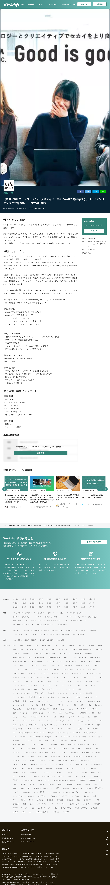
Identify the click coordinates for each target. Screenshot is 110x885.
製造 (24, 804)
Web (71, 725)
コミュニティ (30, 748)
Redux (15, 764)
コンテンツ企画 (18, 689)
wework (97, 752)
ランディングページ (68, 737)
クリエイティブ (59, 685)
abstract (88, 784)
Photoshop (77, 653)
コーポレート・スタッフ (75, 617)
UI (47, 653)
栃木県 (91, 603)
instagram (48, 737)
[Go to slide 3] (46, 512)
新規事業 (69, 630)
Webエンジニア (91, 756)
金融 (14, 768)
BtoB (78, 685)
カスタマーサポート (20, 705)
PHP (14, 645)
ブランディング (46, 689)
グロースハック (63, 733)
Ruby (25, 717)
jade (44, 788)
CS (21, 748)
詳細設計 (16, 804)
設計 (31, 804)
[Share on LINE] (103, 191)
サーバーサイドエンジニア (22, 693)
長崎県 (32, 607)
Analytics (51, 733)
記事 (14, 713)
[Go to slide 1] (40, 512)
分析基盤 (94, 808)
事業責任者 (78, 756)
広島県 (49, 599)
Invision (91, 645)
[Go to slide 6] (56, 512)
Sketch (71, 645)
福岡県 (58, 599)
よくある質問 (51, 4)
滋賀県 (58, 603)
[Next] (105, 489)
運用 (22, 673)
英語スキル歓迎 (78, 634)
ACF (96, 784)
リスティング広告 (90, 733)
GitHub (24, 772)
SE (67, 792)
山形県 (83, 599)
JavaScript (77, 697)
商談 (32, 808)
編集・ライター (93, 617)
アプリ (25, 669)
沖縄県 (66, 603)
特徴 (22, 4)
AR (61, 713)
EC (14, 733)
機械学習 (32, 697)
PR (95, 677)
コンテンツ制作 (35, 737)
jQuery (15, 772)
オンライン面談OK (39, 634)
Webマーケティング (85, 649)
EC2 (90, 661)
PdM (64, 725)
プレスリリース (76, 748)
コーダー (60, 729)
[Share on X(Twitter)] (88, 191)
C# (49, 713)
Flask (53, 796)
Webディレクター (54, 657)
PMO (15, 800)
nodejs (23, 764)
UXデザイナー (76, 792)
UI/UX (63, 709)
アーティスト (45, 717)
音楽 (74, 705)
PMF (85, 685)
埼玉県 (41, 599)
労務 (21, 649)
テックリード (57, 701)
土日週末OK (54, 634)
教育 (81, 705)
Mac (14, 784)
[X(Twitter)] (107, 854)
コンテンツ (78, 681)
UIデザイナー (42, 796)
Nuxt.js (30, 768)
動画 (49, 681)
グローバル (34, 705)
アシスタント (41, 661)
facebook (26, 653)
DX (29, 689)
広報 (61, 613)
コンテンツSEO (28, 752)
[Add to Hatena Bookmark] (95, 191)
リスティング (37, 653)
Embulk (15, 812)
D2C (83, 776)
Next (25, 721)
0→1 (55, 740)
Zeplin (100, 645)
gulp (22, 788)
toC (54, 717)
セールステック (18, 796)
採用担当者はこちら (69, 4)
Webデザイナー (71, 713)
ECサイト (42, 760)
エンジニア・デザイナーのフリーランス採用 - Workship (27, 862)
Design (32, 764)
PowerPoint (60, 776)
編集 (21, 665)
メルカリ (71, 717)
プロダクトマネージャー (50, 725)
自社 (94, 744)
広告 (69, 681)
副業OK (15, 630)
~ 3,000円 (16, 640)
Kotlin (22, 768)
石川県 (91, 607)
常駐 (72, 760)
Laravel (82, 661)
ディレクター (68, 669)
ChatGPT (66, 812)
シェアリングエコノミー (21, 685)
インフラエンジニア (53, 621)
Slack (53, 653)
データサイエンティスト (75, 613)
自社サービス (67, 665)
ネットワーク (23, 776)
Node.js (84, 772)
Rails (46, 752)
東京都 (15, 599)
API (46, 756)
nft (81, 788)
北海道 (41, 603)
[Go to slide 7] (59, 512)
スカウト (16, 669)
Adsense (51, 784)
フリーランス (54, 665)
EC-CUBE (82, 780)
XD (32, 661)
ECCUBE (92, 780)
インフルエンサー (28, 780)
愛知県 (75, 599)
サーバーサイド (82, 709)
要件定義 (50, 800)
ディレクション (18, 657)
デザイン (67, 657)
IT (92, 685)
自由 (62, 744)
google (42, 784)
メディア (77, 677)
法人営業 (79, 665)
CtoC (98, 681)
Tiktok (31, 800)
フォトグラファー (61, 625)
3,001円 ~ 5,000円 (30, 640)
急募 (45, 630)
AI (96, 697)
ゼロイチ (64, 740)
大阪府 (24, 599)
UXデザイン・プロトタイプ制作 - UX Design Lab (28, 853)
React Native (62, 760)
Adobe (51, 705)
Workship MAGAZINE (28, 838)
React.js (50, 721)
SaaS (98, 701)
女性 (55, 808)
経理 (57, 788)
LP (56, 737)
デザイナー (52, 613)
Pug (51, 788)
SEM (14, 737)
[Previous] (4, 489)
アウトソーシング (46, 772)
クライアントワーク (20, 661)
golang (78, 784)
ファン (93, 760)
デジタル (51, 697)
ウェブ (70, 744)
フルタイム (74, 752)
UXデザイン (91, 673)
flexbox (36, 788)
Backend (34, 717)
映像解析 (59, 768)
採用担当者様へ (7, 838)
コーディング (48, 729)
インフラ (57, 677)
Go (89, 717)
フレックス (62, 752)
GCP (95, 717)
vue (88, 744)
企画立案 (65, 673)
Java (39, 756)
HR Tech (89, 681)
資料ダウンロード (8, 842)
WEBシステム (41, 804)
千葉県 (15, 603)
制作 (85, 768)
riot (29, 788)
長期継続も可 (44, 709)
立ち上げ (87, 677)
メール (47, 740)
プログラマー (88, 800)
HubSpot (90, 701)
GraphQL (16, 721)
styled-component (60, 780)
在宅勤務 (80, 744)
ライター (45, 649)
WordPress (46, 645)
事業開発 (41, 681)
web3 (75, 788)
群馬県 (41, 607)
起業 (24, 701)
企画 (14, 725)
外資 (43, 705)
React (41, 721)
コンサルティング (64, 697)
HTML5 (30, 729)
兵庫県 (66, 599)
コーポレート (70, 689)
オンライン (86, 804)
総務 (80, 689)
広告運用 (16, 653)
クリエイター (82, 760)
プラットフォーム (37, 677)
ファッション (77, 693)
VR (54, 713)
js (92, 737)
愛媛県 (49, 603)
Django (97, 705)
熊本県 (83, 607)
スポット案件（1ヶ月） (21, 634)
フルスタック (88, 725)
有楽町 (23, 800)
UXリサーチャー (90, 792)
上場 (94, 796)
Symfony (59, 772)
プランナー (80, 669)
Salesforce (88, 697)
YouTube (69, 784)
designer (66, 788)
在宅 (14, 748)
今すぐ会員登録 (95, 542)
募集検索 (31, 4)
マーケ (88, 665)
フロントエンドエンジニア (34, 621)
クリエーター (59, 681)
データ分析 (76, 733)
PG (98, 800)
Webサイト (53, 748)
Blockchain (26, 792)
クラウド (67, 677)
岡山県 (24, 607)
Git (61, 661)
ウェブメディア (39, 733)
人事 (65, 621)
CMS (55, 645)
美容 (69, 776)
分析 (24, 760)
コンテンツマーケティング (41, 669)
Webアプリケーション (39, 744)
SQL (76, 776)
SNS (44, 665)
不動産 (15, 780)
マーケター (92, 669)
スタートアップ (81, 630)
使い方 (41, 4)
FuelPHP (54, 744)
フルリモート (45, 685)
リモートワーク (77, 673)
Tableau (86, 796)
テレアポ (59, 689)
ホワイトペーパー (80, 657)
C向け (62, 717)
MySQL (95, 729)
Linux (78, 725)
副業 (14, 649)
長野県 (49, 607)
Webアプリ (84, 713)
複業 (53, 752)
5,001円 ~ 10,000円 (46, 640)
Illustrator (88, 653)
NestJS (72, 780)
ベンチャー (30, 681)
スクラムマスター (43, 701)
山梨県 (58, 607)
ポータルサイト (18, 729)
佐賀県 (75, 603)
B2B (87, 729)
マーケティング (39, 613)
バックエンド (32, 673)
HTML (98, 661)
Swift (99, 713)
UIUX (15, 673)
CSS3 (38, 729)
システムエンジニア (55, 792)
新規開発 (88, 748)
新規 (96, 748)
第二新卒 (16, 752)
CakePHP (70, 729)
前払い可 (37, 630)
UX (101, 677)
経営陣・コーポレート (78, 621)
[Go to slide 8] (63, 512)
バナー (70, 685)
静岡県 (32, 603)
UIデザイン (94, 657)
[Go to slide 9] (66, 512)
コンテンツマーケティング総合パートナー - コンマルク (39, 867)
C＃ (51, 804)
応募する (40, 453)
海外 (98, 725)
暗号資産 (98, 788)
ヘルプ (4, 834)
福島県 (83, 603)
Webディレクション (65, 764)
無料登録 (100, 4)
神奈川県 (92, 599)
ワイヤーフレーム (47, 776)
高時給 (55, 709)
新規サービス (39, 693)
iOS (93, 713)
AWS (21, 645)
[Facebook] (107, 851)
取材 (53, 649)
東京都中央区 (10, 208)
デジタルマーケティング (74, 701)
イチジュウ (55, 812)
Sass (39, 740)
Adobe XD (81, 645)
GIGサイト (5, 853)
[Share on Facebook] (80, 191)
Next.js (33, 721)
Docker (29, 645)
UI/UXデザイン (96, 772)
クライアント (55, 756)
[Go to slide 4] (50, 512)
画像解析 (39, 768)
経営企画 (51, 693)
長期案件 (93, 630)
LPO (39, 752)
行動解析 (49, 768)
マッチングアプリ (81, 808)
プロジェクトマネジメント (29, 725)
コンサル (81, 721)
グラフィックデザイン (20, 744)
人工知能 (16, 701)
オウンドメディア (33, 665)
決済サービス (74, 804)
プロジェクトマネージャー (54, 617)
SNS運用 (16, 760)
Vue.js (71, 709)
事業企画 (89, 693)
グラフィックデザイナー (36, 657)
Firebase (81, 717)
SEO (73, 649)
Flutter (90, 721)
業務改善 (33, 772)
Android (99, 721)
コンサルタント (63, 693)
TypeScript (60, 721)
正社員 (42, 792)
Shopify (51, 760)
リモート (55, 673)
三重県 (75, 607)
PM (37, 645)
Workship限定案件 (42, 812)
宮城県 (66, 607)
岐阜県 (15, 607)
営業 (100, 673)
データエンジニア (19, 697)
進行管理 (16, 740)
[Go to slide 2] (43, 512)
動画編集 (70, 800)
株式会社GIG (8, 193)
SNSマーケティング (73, 768)
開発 (98, 737)
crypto (88, 788)
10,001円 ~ (61, 640)
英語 (78, 800)
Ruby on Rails (18, 709)
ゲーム (52, 764)
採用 (96, 665)
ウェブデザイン (24, 733)
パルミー (67, 756)
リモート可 (26, 630)
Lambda (23, 784)
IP (35, 792)
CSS (14, 665)
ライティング (63, 649)
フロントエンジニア (20, 756)
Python (41, 697)
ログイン (84, 4)
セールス (38, 617)
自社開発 (74, 740)
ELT (30, 812)
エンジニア (44, 673)
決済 (32, 756)
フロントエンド (64, 653)
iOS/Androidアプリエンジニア (23, 625)
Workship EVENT (26, 834)
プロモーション (38, 713)
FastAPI (77, 796)
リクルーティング (44, 808)
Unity (89, 705)
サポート (53, 661)
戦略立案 (97, 804)
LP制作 (34, 776)
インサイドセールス (20, 677)
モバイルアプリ (66, 808)
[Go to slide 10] (69, 512)
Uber (35, 685)
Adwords (23, 737)
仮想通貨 (97, 764)
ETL (23, 812)
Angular (93, 768)
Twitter (60, 784)
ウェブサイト (83, 737)
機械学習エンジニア (83, 764)
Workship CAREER (27, 842)
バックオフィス (32, 649)
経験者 (32, 760)
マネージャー (61, 804)
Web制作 (42, 748)
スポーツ (64, 748)
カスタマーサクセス (44, 625)
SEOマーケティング (20, 808)
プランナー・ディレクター (22, 617)
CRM (35, 689)
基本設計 (60, 800)
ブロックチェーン (44, 780)
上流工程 (40, 800)
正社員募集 (65, 634)
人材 (48, 677)
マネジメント (24, 713)
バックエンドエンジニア (21, 613)
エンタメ (16, 717)
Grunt (15, 788)
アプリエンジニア (72, 772)
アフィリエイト (28, 740)
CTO (31, 701)
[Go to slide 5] (53, 512)
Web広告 (99, 649)
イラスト (95, 709)
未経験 (80, 729)
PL (14, 776)
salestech (31, 796)
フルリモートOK (56, 630)
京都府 (24, 603)
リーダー (33, 784)
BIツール (83, 740)
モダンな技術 (31, 709)
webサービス (86, 752)
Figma (63, 645)
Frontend (71, 721)
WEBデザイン (17, 681)
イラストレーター (63, 705)
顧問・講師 (17, 621)
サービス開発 (93, 776)
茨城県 (32, 599)
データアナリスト (65, 796)
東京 (100, 780)
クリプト (16, 792)
